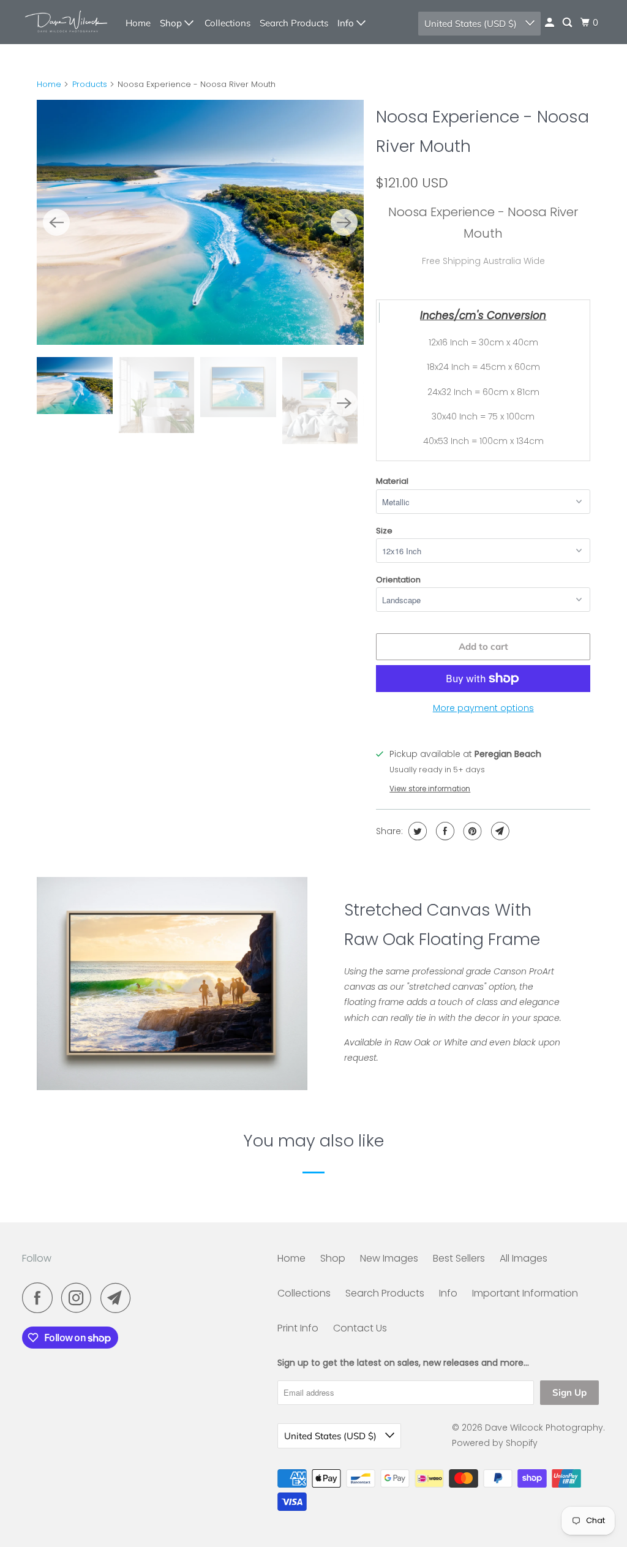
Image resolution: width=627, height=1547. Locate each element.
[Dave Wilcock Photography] (65, 22)
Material (392, 481)
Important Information (525, 1293)
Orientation (398, 579)
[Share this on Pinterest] (471, 831)
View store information (429, 789)
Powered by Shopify (495, 1443)
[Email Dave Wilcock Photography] (118, 1297)
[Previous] (56, 222)
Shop (172, 23)
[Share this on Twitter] (416, 831)
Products (89, 84)
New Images (389, 1258)
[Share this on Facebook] (443, 831)
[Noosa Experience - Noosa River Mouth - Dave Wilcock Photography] (200, 222)
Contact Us (360, 1328)
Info (346, 23)
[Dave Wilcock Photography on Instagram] (79, 1297)
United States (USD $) (471, 23)
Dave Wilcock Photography (544, 1427)
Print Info (297, 1328)
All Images (523, 1258)
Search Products (294, 23)
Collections (227, 23)
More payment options (483, 708)
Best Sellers (459, 1258)
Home (138, 23)
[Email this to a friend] (498, 831)
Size (384, 530)
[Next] (344, 222)
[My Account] (550, 23)
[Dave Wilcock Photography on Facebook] (40, 1297)
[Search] (568, 23)
